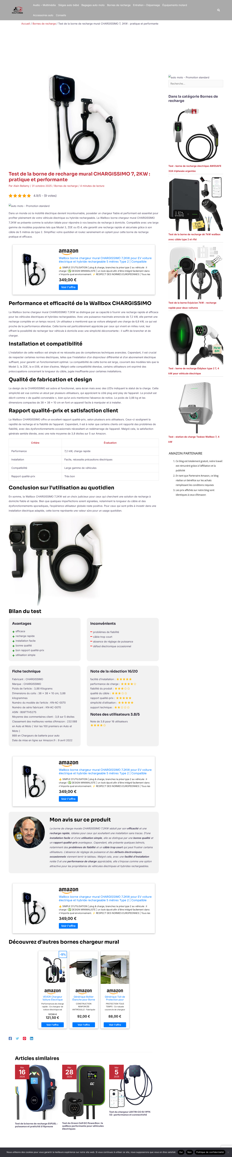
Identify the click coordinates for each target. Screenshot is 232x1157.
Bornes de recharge (119, 5)
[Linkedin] (31, 1038)
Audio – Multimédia (44, 5)
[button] (218, 10)
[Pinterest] (24, 1038)
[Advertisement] (116, 51)
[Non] (228, 1152)
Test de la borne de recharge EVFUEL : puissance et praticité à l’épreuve (36, 1125)
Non (189, 1152)
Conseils (61, 15)
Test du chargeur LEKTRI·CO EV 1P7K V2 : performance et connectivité (130, 1113)
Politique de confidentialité (210, 1152)
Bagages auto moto (93, 5)
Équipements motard (174, 5)
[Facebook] (10, 1038)
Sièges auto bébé (68, 5)
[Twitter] (17, 1038)
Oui (181, 1152)
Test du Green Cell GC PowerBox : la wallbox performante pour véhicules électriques (83, 1126)
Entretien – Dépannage (146, 5)
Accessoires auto (43, 15)
